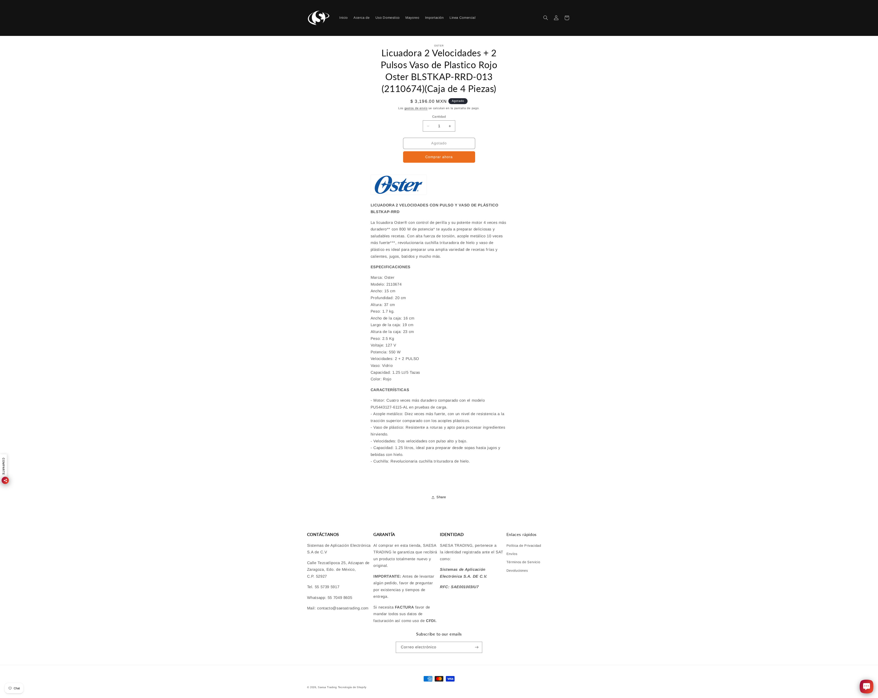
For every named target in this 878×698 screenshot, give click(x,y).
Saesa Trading (327, 687)
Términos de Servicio (523, 562)
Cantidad (439, 116)
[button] (545, 18)
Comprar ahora (439, 157)
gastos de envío (416, 108)
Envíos (511, 554)
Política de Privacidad (523, 545)
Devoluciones (517, 570)
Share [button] (441, 497)
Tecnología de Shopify (352, 687)
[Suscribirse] (476, 647)
